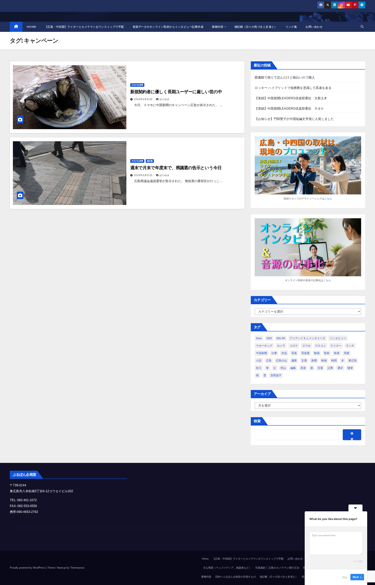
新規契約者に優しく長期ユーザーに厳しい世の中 (176, 91)
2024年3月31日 (143, 99)
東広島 (352, 360)
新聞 (314, 360)
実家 (346, 353)
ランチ (350, 345)
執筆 (336, 353)
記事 (330, 367)
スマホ (306, 345)
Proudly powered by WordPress (28, 567)
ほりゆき (164, 99)
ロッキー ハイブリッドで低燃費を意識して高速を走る (293, 87)
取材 (326, 353)
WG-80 (280, 338)
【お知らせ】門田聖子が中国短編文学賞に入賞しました (294, 119)
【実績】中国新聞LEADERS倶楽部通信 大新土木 (291, 98)
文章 (304, 360)
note (259, 338)
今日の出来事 (137, 85)
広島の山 (281, 360)
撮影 (294, 360)
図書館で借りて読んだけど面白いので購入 (285, 77)
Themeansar (77, 567)
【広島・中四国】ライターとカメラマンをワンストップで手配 (84, 27)
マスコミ (320, 345)
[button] (362, 26)
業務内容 (218, 27)
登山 (283, 367)
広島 (268, 360)
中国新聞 (261, 353)
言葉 (320, 367)
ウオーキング (264, 345)
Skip (344, 577)
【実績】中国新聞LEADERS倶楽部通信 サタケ (289, 108)
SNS (269, 338)
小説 (259, 360)
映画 (324, 360)
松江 (259, 367)
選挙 (340, 367)
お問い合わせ (313, 27)
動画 (317, 353)
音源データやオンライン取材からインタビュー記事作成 (168, 27)
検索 (257, 421)
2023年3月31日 (143, 175)
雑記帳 (150, 161)
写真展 (305, 353)
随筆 (350, 367)
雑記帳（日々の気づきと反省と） (256, 27)
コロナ (294, 345)
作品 (284, 353)
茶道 (303, 367)
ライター (335, 345)
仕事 (274, 353)
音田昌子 (276, 375)
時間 (334, 360)
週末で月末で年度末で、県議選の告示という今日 (175, 167)
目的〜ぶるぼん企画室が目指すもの (235, 576)
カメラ (281, 345)
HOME (31, 27)
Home (205, 558)
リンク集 (291, 27)
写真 (294, 353)
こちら (328, 198)
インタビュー (338, 338)
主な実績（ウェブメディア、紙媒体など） (227, 567)
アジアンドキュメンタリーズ (307, 338)
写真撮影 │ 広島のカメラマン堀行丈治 (277, 567)
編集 (293, 367)
